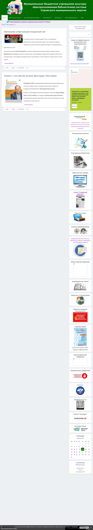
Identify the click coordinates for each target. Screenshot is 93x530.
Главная (3, 24)
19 (76, 452)
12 (76, 449)
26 (76, 454)
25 (74, 454)
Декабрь (11, 24)
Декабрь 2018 (80, 438)
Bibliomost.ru (60, 83)
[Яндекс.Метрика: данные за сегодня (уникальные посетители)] (80, 465)
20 (79, 452)
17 (71, 452)
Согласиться (84, 527)
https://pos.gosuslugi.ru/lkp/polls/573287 (79, 63)
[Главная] (46, 14)
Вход (84, 28)
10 (71, 449)
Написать (74, 106)
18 (74, 452)
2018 (7, 24)
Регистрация (79, 28)
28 (82, 454)
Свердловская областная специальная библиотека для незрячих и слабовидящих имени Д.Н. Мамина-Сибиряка (80, 240)
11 (74, 449)
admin (13, 68)
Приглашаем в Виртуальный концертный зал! (24, 32)
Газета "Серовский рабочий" (80, 193)
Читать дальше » (9, 63)
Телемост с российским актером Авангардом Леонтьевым (30, 76)
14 (82, 449)
